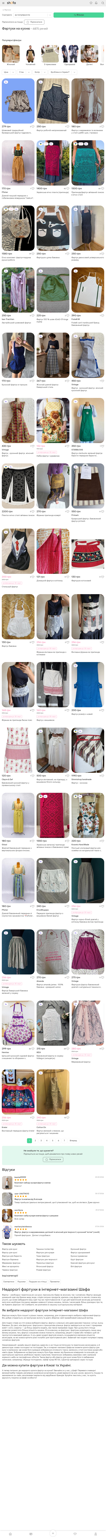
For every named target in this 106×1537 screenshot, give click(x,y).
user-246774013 (21, 1194)
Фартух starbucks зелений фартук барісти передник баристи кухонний (86, 454)
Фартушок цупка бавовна (48, 257)
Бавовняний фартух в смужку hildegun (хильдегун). (50, 1057)
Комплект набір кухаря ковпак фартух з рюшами (36, 1216)
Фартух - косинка (79, 783)
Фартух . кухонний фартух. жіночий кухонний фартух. (87, 389)
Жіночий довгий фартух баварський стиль (47, 386)
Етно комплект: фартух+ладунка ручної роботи (16, 258)
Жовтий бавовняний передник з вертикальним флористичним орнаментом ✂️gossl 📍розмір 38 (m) (17, 849)
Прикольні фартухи (45, 1263)
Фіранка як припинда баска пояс (17, 720)
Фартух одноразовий (80, 1252)
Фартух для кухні (9, 1249)
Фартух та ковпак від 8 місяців (28, 1199)
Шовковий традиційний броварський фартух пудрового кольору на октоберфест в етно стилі (16, 131)
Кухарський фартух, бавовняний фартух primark (86, 520)
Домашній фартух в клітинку (50, 580)
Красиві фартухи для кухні (83, 1263)
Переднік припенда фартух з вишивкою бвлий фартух (50, 914)
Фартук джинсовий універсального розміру (87, 258)
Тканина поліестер (45, 1249)
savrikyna (18, 1210)
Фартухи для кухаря (45, 1252)
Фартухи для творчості (46, 1259)
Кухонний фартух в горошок (14, 385)
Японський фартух (44, 1266)
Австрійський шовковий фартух (16, 323)
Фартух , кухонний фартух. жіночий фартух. (17, 454)
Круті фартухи (77, 1259)
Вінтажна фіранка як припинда (85, 652)
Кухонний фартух (78, 1249)
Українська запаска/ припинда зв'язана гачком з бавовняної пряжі (53, 846)
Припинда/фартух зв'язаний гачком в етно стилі (87, 193)
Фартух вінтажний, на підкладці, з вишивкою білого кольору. (52, 780)
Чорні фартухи (43, 1256)
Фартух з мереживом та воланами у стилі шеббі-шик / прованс (87, 131)
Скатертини (8, 1281)
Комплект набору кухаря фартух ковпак (32, 1183)
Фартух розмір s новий (82, 714)
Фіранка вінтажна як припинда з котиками (51, 653)
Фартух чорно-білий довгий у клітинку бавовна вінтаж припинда (87, 920)
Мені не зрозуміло (10, 1266)
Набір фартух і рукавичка (48, 456)
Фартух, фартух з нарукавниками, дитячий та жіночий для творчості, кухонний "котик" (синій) (57, 1232)
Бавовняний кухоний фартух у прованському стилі (15, 784)
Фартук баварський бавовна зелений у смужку (15, 992)
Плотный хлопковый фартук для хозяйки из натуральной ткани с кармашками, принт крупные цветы (87, 849)
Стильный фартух (10, 587)
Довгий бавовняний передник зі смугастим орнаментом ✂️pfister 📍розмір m (17, 914)
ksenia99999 (20, 1177)
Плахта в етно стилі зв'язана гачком (18, 515)
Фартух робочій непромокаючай (51, 130)
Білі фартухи (76, 1266)
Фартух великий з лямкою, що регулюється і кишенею (50, 1132)
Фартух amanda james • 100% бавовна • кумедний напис (50, 985)
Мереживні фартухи (11, 1263)
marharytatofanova (23, 1226)
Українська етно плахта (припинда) (53, 192)
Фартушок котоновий (81, 580)
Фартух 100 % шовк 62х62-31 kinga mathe (52, 320)
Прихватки (55, 1281)
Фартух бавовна (9, 646)
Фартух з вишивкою (45, 720)
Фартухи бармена (10, 1259)
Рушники (22, 1281)
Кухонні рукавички (79, 1256)
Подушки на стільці (38, 1281)
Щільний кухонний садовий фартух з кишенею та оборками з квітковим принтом (18, 1057)
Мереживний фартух (80, 1062)
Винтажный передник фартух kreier (18, 1131)
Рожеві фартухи (43, 1270)
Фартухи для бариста (12, 1256)
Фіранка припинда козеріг (49, 515)
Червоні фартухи (10, 1270)
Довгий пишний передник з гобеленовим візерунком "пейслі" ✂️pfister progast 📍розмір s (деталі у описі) (17, 197)
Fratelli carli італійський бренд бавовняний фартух (85, 324)
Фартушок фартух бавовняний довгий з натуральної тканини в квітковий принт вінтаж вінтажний (87, 985)
